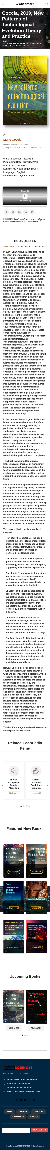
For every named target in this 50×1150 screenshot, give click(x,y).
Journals (23, 1112)
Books (9, 1112)
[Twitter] (25, 1101)
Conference (18, 1117)
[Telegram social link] (32, 212)
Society (34, 1117)
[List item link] (25, 1083)
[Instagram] (16, 1101)
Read (23, 191)
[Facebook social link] (6, 212)
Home (4, 41)
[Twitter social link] (13, 212)
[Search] (46, 4)
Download (23, 200)
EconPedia (38, 1112)
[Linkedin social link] (25, 212)
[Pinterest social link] (19, 212)
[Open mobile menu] (3, 4)
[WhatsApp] (33, 1101)
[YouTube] (21, 1101)
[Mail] (29, 1101)
